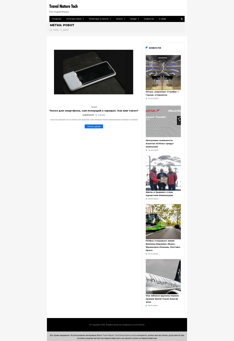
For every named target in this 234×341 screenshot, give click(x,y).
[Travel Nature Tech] (64, 6)
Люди (133, 19)
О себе (162, 19)
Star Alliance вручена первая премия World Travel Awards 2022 (162, 299)
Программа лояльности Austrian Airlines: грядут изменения (160, 143)
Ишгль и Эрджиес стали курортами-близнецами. (159, 194)
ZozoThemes (138, 325)
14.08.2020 (101, 115)
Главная (56, 19)
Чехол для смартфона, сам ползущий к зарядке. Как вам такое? (93, 110)
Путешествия (74, 19)
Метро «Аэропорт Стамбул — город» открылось (162, 93)
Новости (149, 19)
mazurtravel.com (127, 335)
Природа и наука (99, 19)
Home (56, 29)
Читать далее (94, 126)
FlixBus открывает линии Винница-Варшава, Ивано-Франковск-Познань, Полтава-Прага (163, 245)
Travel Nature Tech (110, 335)
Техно (119, 19)
